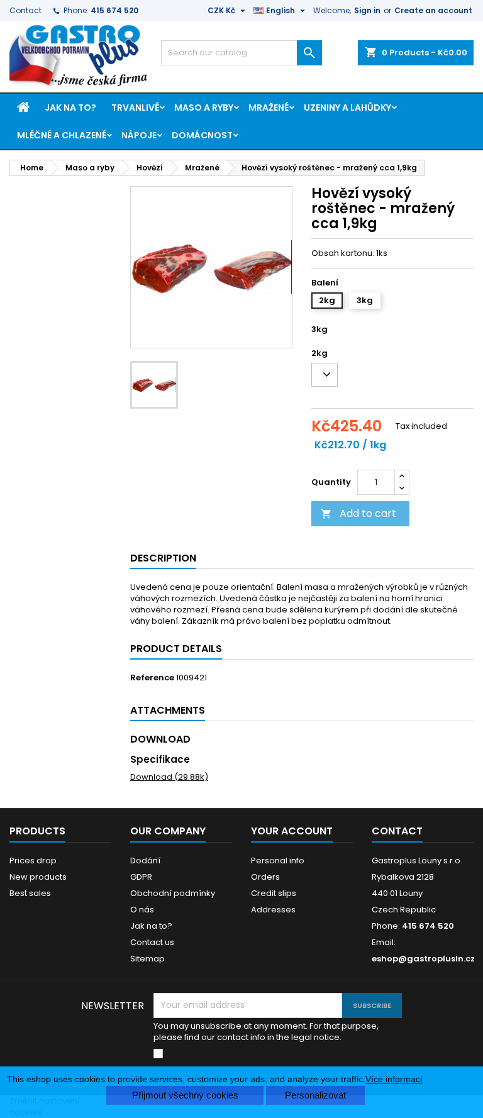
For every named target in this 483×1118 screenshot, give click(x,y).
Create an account (433, 10)
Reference (152, 678)
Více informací (394, 1079)
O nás (142, 910)
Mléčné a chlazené (61, 135)
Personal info (277, 860)
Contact (25, 10)
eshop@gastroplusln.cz (423, 959)
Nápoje (139, 135)
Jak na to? (70, 107)
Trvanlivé (135, 107)
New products (38, 877)
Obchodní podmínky (172, 893)
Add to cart (358, 513)
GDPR (141, 877)
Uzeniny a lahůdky (347, 107)
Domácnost (202, 135)
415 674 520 (114, 10)
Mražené (268, 107)
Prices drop (33, 860)
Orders (265, 877)
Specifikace (160, 759)
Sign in (367, 10)
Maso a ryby (203, 107)
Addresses (273, 910)
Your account (292, 831)
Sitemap (147, 959)
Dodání (145, 860)
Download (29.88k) (169, 777)
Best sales (30, 893)
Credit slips (273, 893)
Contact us (152, 942)
